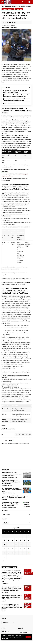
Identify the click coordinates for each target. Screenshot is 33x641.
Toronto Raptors (11, 493)
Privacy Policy (5, 638)
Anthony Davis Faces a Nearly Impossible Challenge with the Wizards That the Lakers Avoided (12, 474)
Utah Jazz (10, 485)
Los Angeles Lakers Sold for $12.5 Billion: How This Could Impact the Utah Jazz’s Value (10, 482)
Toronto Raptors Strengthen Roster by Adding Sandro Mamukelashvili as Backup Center (12, 597)
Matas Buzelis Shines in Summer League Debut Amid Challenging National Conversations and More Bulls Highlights (12, 607)
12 (12, 544)
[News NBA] (7, 2)
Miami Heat (19, 9)
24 (4, 553)
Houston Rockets (8, 9)
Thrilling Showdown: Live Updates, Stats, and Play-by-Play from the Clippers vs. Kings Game (10, 504)
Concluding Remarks (10, 103)
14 (20, 544)
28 (20, 553)
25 (8, 553)
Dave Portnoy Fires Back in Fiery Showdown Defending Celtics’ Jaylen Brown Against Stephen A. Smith (11, 588)
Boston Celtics (26, 587)
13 (16, 544)
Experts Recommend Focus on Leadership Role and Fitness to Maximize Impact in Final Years (16, 99)
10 (4, 544)
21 (20, 548)
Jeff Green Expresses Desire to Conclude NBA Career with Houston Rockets (15, 91)
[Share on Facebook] (5, 22)
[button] (28, 637)
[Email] (10, 22)
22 (24, 548)
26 (12, 553)
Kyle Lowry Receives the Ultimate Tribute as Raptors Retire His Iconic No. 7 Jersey (12, 490)
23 (28, 548)
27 (16, 553)
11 (8, 544)
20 (16, 548)
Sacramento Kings (12, 507)
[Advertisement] (13, 456)
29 (24, 553)
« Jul (3, 561)
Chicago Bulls (26, 604)
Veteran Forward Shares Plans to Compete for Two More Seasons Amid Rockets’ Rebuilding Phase (16, 95)
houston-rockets (12, 429)
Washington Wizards (12, 477)
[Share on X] (8, 22)
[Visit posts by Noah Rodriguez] (3, 440)
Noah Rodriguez (5, 25)
